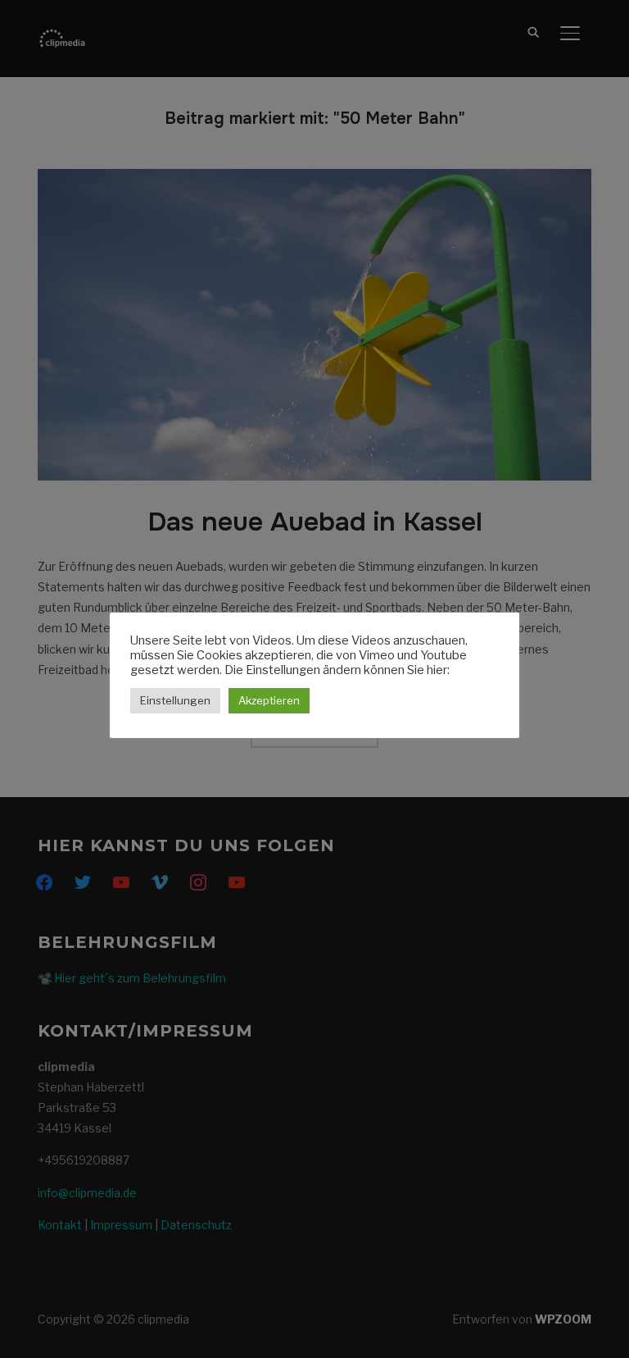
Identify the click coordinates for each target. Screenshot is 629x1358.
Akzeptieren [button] (269, 700)
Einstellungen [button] (175, 700)
